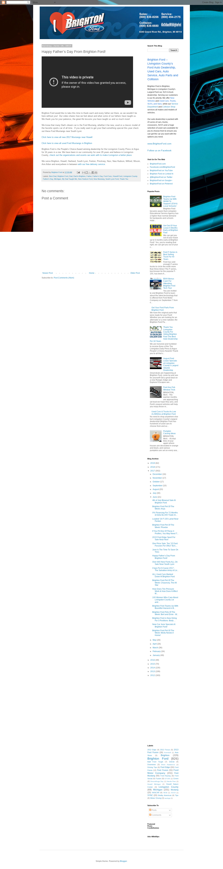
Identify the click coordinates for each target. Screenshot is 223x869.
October (156, 482)
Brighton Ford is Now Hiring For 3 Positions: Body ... (164, 619)
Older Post (135, 273)
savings (167, 798)
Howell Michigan (154, 784)
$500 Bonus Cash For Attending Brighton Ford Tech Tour (169, 283)
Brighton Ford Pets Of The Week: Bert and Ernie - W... (165, 613)
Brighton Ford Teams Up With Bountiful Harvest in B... (165, 607)
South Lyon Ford (112, 179)
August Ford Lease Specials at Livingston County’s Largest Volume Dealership (170, 364)
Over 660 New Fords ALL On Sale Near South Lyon (165, 563)
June (155, 497)
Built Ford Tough (155, 762)
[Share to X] (89, 172)
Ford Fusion (162, 770)
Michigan (57, 179)
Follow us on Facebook (159, 150)
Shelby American (164, 795)
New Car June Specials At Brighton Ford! (163, 625)
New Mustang (99, 179)
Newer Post (47, 273)
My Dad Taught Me (69, 179)
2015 (152, 664)
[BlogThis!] (86, 172)
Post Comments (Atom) (64, 278)
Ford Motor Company (162, 771)
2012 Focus (165, 750)
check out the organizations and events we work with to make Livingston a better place (90, 155)
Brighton (165, 755)
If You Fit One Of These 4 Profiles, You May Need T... (165, 532)
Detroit (171, 762)
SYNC (150, 795)
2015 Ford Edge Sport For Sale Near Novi (163, 538)
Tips (176, 795)
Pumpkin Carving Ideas (169, 432)
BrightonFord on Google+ (161, 180)
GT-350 (167, 779)
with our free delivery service (91, 164)
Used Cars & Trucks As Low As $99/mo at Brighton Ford (163, 412)
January (156, 655)
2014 (152, 668)
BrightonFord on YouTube (161, 170)
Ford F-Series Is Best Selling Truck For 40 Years (170, 255)
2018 (152, 467)
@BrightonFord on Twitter (161, 177)
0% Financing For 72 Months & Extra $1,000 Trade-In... (165, 514)
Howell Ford (117, 176)
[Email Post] (78, 172)
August (156, 489)
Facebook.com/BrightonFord (162, 167)
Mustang (174, 790)
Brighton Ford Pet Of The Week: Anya (163, 507)
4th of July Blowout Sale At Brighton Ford (164, 501)
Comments (156, 815)
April (155, 644)
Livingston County (168, 787)
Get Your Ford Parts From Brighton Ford (162, 308)
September (158, 485)
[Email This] (83, 172)
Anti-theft (167, 752)
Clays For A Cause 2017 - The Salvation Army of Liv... (165, 569)
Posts (154, 810)
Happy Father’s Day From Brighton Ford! (163, 557)
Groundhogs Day (156, 781)
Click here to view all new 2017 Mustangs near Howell (67, 137)
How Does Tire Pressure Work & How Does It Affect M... (165, 591)
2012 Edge (151, 750)
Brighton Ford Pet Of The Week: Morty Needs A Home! (163, 632)
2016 (152, 660)
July (155, 493)
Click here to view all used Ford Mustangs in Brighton (67, 143)
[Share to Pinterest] (96, 172)
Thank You (124, 179)
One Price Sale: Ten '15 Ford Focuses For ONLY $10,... (165, 544)
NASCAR (155, 793)
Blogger (123, 861)
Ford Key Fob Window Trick (169, 388)
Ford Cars (108, 176)
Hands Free (171, 781)
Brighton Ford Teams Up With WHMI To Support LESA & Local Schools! (170, 201)
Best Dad (52, 176)
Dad (70, 176)
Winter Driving (155, 798)
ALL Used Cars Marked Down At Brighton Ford (163, 575)
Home (91, 273)
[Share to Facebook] (93, 172)
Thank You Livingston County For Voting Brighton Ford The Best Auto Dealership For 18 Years (164, 334)
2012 (152, 675)
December (157, 474)
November (157, 478)
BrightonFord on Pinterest (161, 184)
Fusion (158, 779)
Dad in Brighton (79, 176)
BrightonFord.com (158, 164)
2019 (152, 463)
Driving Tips (152, 767)
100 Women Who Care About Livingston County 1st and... (165, 599)
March (156, 647)
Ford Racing (165, 776)
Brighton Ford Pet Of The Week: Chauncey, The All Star (164, 582)
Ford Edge (165, 767)
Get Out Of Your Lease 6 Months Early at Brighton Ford (170, 229)
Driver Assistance (168, 764)
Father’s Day (98, 176)
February (157, 651)
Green (175, 779)
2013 (152, 671)
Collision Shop (168, 107)
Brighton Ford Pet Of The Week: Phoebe (163, 526)
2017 (152, 471)
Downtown (151, 764)
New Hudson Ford (85, 179)
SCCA (173, 793)
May (155, 640)
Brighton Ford (62, 176)
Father (89, 176)
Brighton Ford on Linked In (161, 174)
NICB (165, 793)
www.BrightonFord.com (159, 143)
